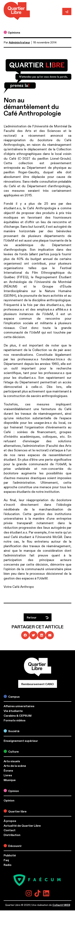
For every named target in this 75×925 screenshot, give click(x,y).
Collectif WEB (61, 905)
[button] (25, 635)
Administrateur (19, 42)
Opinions (14, 32)
